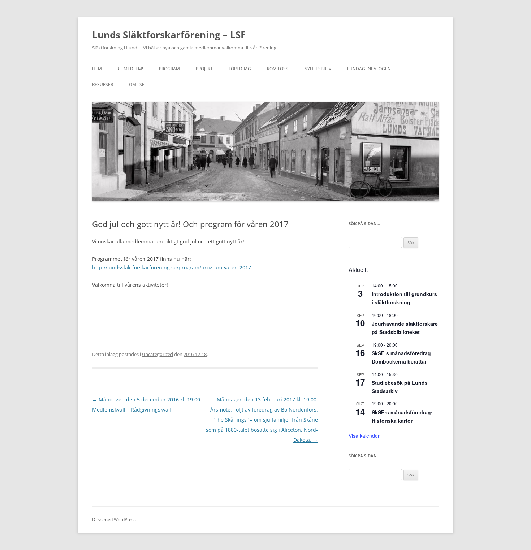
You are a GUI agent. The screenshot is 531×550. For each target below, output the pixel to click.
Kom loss (277, 69)
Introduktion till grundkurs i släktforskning (404, 298)
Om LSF (136, 85)
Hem (97, 69)
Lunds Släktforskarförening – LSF (169, 34)
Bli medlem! (129, 69)
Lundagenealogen (369, 69)
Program (169, 69)
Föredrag (240, 69)
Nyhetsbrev (317, 69)
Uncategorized (157, 354)
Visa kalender (364, 435)
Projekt (204, 69)
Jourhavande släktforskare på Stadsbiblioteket (405, 327)
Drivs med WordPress (114, 519)
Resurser (102, 85)
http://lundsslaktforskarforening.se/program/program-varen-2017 (171, 267)
